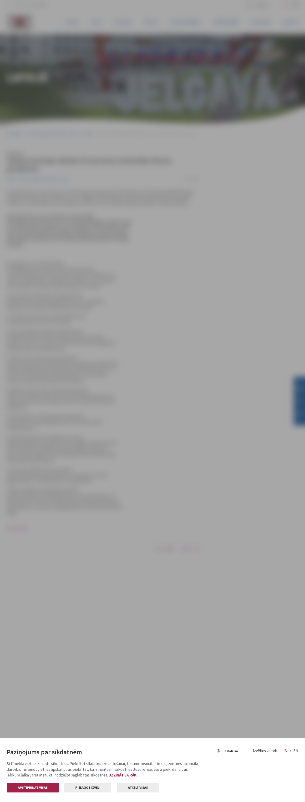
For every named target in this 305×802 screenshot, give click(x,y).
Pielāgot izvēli (87, 787)
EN (295, 750)
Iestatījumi (231, 751)
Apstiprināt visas (33, 787)
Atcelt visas (138, 787)
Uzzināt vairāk (123, 775)
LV (286, 750)
